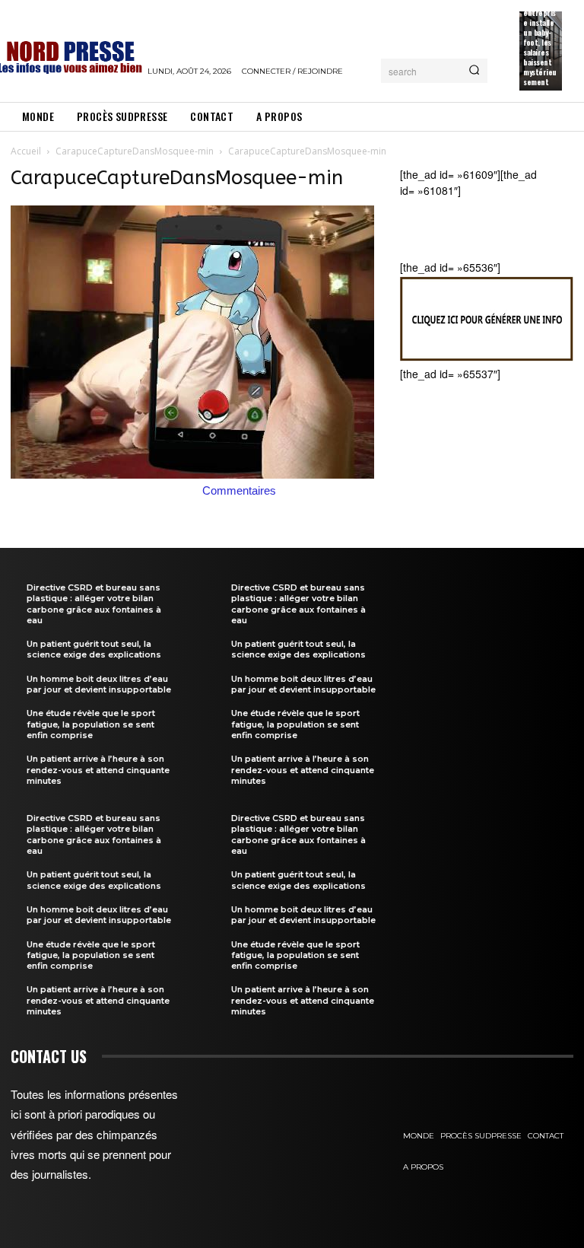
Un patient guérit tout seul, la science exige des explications (94, 649)
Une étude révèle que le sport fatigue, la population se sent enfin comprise (91, 724)
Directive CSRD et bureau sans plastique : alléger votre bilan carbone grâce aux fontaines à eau (94, 604)
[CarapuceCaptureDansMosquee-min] (192, 474)
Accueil (26, 151)
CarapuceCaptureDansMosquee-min (135, 151)
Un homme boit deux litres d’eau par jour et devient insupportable (99, 684)
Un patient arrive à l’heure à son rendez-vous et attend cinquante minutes (98, 769)
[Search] (474, 71)
